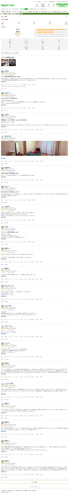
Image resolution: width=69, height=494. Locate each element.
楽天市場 (58, 1)
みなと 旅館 (4, 16)
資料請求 (34, 490)
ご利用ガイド (39, 1)
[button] (4, 62)
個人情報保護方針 (10, 490)
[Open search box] (2, 53)
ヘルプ (34, 1)
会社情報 (3, 490)
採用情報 (25, 490)
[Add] (66, 17)
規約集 (29, 490)
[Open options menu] (67, 71)
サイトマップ (45, 1)
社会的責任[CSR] (18, 490)
